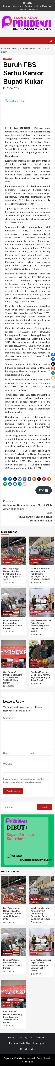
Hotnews (7, 59)
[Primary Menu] (3, 40)
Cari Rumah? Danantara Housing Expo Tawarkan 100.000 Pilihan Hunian (12, 677)
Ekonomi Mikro (36, 663)
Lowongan (22, 9)
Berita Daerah (8, 559)
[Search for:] (20, 807)
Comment (9, 718)
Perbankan (7, 614)
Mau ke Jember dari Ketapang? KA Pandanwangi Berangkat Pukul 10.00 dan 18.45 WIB (40, 574)
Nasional (15, 611)
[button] (5, 479)
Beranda (6, 6)
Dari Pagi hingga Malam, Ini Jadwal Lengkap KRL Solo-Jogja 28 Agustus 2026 (12, 574)
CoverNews (43, 1058)
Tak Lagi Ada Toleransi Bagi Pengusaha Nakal (34, 516)
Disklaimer (29, 6)
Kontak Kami (33, 9)
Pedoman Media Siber (43, 6)
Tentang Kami (17, 6)
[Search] (50, 41)
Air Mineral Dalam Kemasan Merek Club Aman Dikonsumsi (27, 505)
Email (32, 753)
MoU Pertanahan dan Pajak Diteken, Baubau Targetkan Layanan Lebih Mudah (41, 625)
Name (6, 753)
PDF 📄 (43, 490)
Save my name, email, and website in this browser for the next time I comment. (23, 781)
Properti (34, 614)
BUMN (18, 559)
